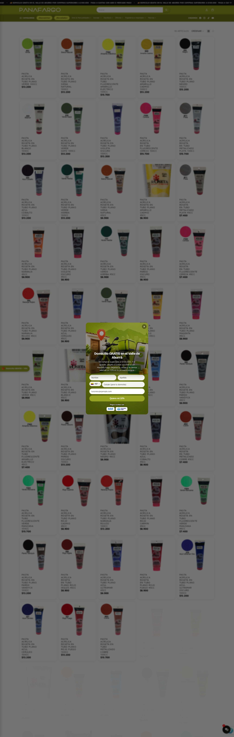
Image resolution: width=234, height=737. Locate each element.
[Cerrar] (144, 326)
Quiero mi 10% (117, 398)
